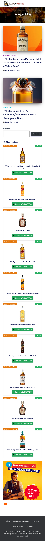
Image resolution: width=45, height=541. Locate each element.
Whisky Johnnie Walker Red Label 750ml (22, 199)
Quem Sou (29, 526)
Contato (36, 521)
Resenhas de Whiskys (10, 55)
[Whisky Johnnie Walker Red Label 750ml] (22, 189)
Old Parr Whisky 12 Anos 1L (22, 230)
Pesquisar (6, 129)
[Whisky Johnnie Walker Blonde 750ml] (22, 314)
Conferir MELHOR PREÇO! (23, 173)
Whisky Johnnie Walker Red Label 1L (22, 262)
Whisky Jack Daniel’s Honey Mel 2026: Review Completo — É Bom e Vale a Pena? (22, 62)
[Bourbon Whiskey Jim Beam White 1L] (22, 376)
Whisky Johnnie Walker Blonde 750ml (22, 324)
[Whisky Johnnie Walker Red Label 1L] (22, 251)
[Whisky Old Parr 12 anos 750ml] (22, 408)
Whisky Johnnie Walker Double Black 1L (22, 356)
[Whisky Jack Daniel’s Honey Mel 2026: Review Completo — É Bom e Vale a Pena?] (22, 38)
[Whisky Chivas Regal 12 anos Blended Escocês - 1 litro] (22, 155)
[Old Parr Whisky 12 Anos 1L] (22, 220)
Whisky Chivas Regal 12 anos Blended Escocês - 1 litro (22, 167)
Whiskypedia (7, 107)
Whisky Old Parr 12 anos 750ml (22, 418)
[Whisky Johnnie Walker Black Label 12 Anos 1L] (22, 282)
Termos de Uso (17, 526)
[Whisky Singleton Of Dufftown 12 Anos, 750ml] (22, 439)
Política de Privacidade (21, 521)
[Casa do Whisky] (14, 3)
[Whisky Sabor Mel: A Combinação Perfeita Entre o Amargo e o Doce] (22, 90)
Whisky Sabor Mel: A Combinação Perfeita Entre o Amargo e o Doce (19, 114)
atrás (15, 70)
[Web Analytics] (7, 504)
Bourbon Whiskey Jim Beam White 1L (22, 387)
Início (8, 521)
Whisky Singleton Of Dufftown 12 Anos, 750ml (22, 450)
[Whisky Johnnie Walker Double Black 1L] (22, 345)
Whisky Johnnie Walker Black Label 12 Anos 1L (22, 293)
